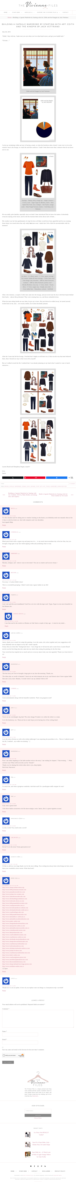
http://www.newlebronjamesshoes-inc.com (15, 959)
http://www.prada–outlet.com (11, 921)
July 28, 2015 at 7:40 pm (9, 715)
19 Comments (72, 483)
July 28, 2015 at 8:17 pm (9, 737)
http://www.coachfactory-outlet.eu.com (14, 937)
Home (9, 17)
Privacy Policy (38, 1118)
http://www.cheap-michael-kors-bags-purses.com (17, 964)
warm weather (62, 486)
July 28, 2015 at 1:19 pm (9, 602)
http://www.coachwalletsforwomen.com (14, 934)
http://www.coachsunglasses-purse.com (14, 957)
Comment (5, 1009)
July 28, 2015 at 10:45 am (9, 539)
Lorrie (13, 688)
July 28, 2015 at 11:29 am (9, 580)
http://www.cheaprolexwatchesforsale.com (15, 941)
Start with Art (40, 486)
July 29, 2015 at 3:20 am (9, 803)
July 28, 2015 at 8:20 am (9, 515)
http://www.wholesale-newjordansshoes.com (15, 939)
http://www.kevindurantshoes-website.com (15, 908)
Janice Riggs (18, 613)
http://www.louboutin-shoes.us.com (13, 901)
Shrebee (14, 553)
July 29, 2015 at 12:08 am (9, 784)
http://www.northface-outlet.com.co (13, 966)
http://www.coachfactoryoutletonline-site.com (16, 953)
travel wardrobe (51, 486)
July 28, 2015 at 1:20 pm (11, 621)
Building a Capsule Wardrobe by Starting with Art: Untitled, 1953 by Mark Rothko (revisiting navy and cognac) (22, 494)
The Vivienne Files (28, 1175)
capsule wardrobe (15, 486)
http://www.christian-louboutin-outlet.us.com (16, 948)
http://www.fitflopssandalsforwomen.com (14, 903)
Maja (13, 508)
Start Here (23, 1171)
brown (6, 486)
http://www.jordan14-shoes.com (12, 950)
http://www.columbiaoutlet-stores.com (13, 930)
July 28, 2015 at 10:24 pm (9, 758)
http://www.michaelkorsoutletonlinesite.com (15, 919)
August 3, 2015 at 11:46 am (9, 864)
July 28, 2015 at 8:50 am (9, 640)
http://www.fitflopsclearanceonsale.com (14, 889)
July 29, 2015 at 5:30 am (9, 825)
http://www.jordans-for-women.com (13, 894)
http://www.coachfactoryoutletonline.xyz (14, 944)
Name (4, 1031)
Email (4, 1039)
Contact (34, 1171)
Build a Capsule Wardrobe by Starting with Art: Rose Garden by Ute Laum (53, 494)
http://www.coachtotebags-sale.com (13, 912)
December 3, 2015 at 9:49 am (10, 885)
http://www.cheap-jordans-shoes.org (13, 887)
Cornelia (14, 532)
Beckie (13, 572)
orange (33, 486)
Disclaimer (46, 1171)
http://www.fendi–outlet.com (11, 955)
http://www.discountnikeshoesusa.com (14, 962)
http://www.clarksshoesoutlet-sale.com (13, 896)
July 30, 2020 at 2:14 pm (9, 985)
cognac (24, 486)
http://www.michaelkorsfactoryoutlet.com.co (15, 928)
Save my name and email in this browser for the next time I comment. (23, 1049)
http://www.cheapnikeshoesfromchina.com (15, 923)
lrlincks (14, 837)
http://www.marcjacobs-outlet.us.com (13, 926)
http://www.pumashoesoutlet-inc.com (13, 892)
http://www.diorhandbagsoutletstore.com (14, 898)
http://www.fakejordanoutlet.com (12, 932)
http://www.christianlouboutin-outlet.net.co (15, 910)
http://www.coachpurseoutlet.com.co (13, 905)
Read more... (35, 1096)
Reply (4, 525)
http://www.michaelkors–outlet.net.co (13, 916)
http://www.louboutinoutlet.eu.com (13, 946)
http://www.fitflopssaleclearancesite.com (14, 914)
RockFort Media (58, 1175)
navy (28, 486)
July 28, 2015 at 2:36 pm (9, 671)
